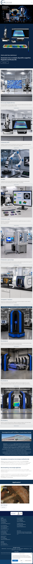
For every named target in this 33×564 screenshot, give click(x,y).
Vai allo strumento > (16, 147)
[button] (31, 553)
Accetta (15, 560)
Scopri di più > (4, 62)
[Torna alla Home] (6, 2)
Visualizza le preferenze (28, 560)
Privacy (22, 562)
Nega (21, 560)
